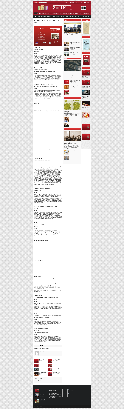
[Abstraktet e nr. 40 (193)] (50, 369)
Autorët (76, 2)
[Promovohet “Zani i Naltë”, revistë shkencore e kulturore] (37, 395)
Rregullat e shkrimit (71, 2)
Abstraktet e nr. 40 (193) (56, 368)
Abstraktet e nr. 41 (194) (86, 140)
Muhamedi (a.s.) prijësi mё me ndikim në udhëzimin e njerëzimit (74, 13)
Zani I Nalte (42, 351)
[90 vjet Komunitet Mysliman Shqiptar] (37, 401)
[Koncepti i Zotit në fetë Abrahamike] (36, 369)
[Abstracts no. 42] (36, 361)
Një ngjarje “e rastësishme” (74, 117)
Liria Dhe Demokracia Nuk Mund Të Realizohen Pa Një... (85, 108)
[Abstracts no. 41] (86, 127)
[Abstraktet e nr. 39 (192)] (50, 374)
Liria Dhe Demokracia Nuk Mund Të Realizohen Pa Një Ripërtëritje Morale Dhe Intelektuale (52, 13)
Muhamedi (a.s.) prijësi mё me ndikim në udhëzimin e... (85, 120)
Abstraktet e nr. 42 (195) (56, 359)
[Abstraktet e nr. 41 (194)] (50, 365)
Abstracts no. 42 (86, 13)
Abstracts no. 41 (84, 130)
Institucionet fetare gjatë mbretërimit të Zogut (54, 349)
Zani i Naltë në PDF (83, 2)
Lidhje (78, 2)
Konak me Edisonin (67, 111)
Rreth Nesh (66, 2)
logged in (39, 380)
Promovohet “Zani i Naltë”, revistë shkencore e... (42, 394)
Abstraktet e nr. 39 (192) (56, 372)
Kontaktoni (88, 2)
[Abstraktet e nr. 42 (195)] (36, 365)
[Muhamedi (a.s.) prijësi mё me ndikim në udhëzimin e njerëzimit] (86, 115)
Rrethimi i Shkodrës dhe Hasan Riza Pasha (42, 348)
